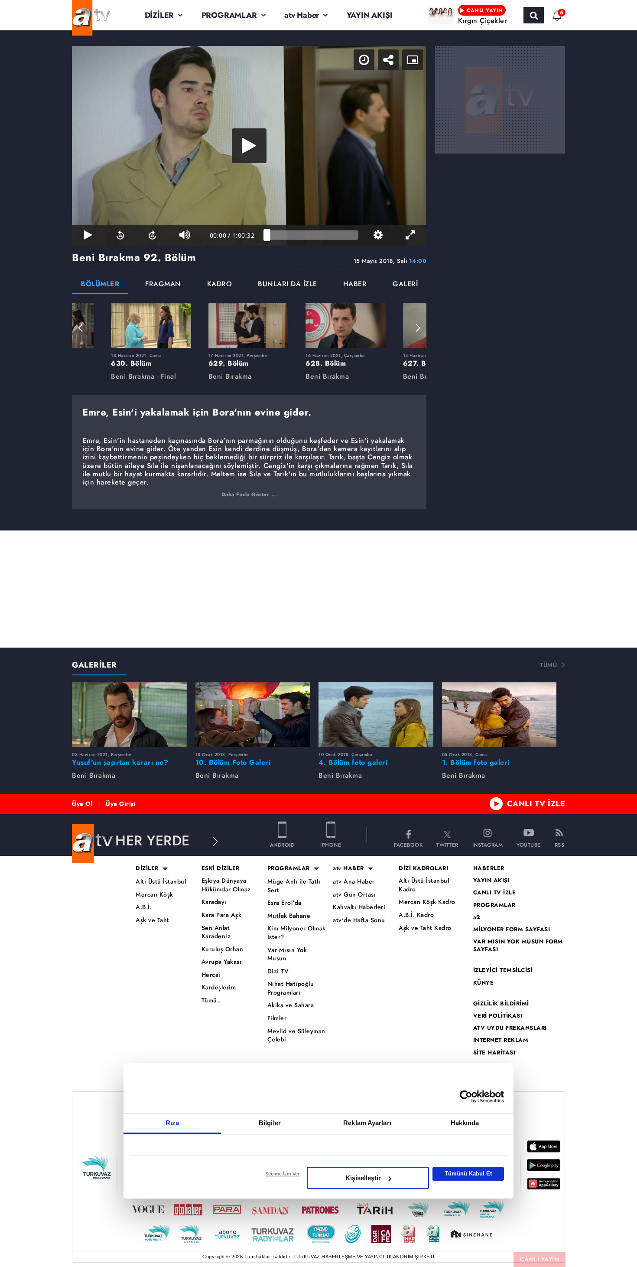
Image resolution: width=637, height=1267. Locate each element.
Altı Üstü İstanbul (161, 881)
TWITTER (447, 844)
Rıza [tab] (172, 1122)
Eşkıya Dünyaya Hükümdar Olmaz (226, 885)
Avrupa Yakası (222, 962)
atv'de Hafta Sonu (359, 920)
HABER (355, 285)
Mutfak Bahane (289, 916)
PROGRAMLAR (229, 15)
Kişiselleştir (363, 1178)
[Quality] (378, 235)
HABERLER (488, 868)
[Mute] (185, 235)
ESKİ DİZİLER (221, 868)
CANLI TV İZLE (536, 803)
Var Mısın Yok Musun (287, 954)
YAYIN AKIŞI (370, 15)
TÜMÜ (548, 665)
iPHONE (330, 844)
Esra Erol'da (284, 903)
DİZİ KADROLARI (423, 868)
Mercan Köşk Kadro (427, 902)
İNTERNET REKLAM (501, 1040)
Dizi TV (278, 971)
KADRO (219, 285)
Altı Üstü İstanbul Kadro (424, 885)
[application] (249, 146)
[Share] (388, 59)
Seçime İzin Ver (282, 1173)
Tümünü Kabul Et (468, 1173)
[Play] (249, 145)
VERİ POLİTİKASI (498, 1016)
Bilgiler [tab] (270, 1122)
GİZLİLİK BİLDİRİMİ (501, 1004)
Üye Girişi (121, 804)
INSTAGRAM (487, 844)
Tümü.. (211, 1000)
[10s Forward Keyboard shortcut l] (152, 235)
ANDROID (282, 844)
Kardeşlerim (219, 987)
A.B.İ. (144, 907)
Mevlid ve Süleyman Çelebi (296, 1035)
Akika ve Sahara (290, 1005)
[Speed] (364, 59)
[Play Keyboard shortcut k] (88, 235)
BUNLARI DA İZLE (287, 285)
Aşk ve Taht (152, 920)
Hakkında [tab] (465, 1122)
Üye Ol (82, 804)
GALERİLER (94, 665)
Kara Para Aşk (222, 915)
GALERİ (405, 285)
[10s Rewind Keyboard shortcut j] (120, 235)
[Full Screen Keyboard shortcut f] (410, 235)
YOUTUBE (529, 844)
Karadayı (214, 902)
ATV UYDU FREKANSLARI (510, 1028)
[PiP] (412, 59)
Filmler (277, 1018)
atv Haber (301, 15)
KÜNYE (483, 983)
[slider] (312, 235)
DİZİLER (159, 15)
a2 (477, 917)
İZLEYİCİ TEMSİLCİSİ (503, 970)
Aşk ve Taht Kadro (425, 928)
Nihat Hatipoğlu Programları (290, 988)
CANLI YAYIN (539, 1259)
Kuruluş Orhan (223, 949)
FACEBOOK (408, 844)
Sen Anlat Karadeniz (216, 932)
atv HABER (348, 868)
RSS (560, 844)
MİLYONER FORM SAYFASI (511, 929)
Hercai (211, 975)
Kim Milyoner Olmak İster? (296, 932)
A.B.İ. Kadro (416, 915)
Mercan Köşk (154, 895)
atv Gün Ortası (354, 895)
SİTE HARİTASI (494, 1053)
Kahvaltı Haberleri (359, 907)
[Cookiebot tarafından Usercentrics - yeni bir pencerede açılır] (466, 1096)
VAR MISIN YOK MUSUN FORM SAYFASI (518, 945)
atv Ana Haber (354, 881)
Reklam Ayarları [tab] (367, 1122)
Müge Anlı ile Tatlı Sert (294, 885)
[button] (80, 328)
